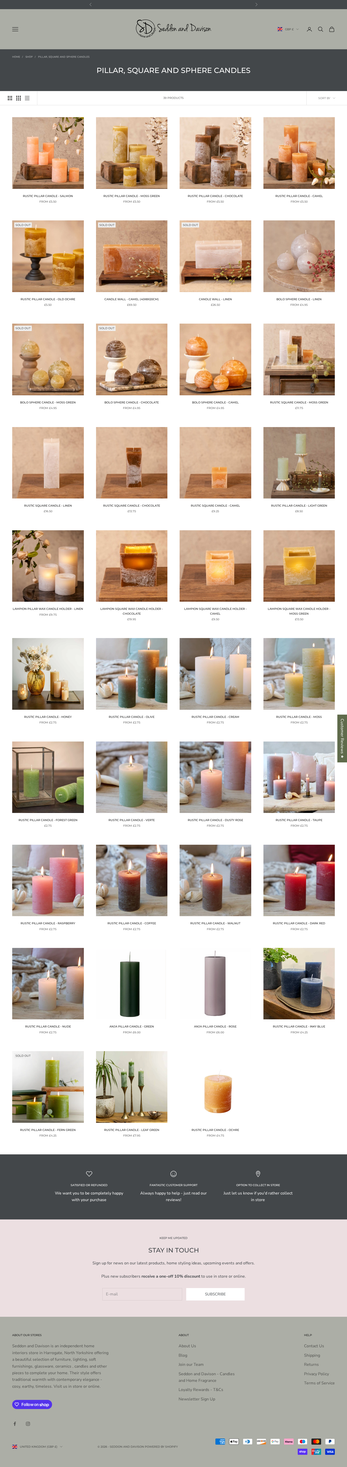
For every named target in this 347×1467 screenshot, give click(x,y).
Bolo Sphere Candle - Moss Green (48, 402)
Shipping (312, 1355)
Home (16, 57)
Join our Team (191, 1364)
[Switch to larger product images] (10, 98)
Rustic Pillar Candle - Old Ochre (48, 299)
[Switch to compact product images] (27, 98)
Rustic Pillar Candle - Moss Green (131, 196)
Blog (183, 1355)
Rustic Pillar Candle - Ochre (215, 1130)
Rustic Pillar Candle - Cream (215, 717)
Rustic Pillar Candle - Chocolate (215, 196)
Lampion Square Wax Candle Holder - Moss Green (299, 611)
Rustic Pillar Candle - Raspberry (48, 923)
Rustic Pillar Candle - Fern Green (48, 1130)
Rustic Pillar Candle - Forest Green (48, 820)
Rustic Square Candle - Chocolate (131, 505)
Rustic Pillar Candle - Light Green (299, 505)
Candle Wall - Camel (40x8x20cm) (131, 299)
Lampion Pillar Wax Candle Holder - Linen (48, 609)
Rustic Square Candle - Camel (215, 505)
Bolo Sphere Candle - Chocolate (131, 402)
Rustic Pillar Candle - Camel (299, 196)
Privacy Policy (316, 1374)
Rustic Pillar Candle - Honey (48, 717)
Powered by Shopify (161, 1446)
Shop (29, 57)
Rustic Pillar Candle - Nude (48, 1026)
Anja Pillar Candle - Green (131, 1026)
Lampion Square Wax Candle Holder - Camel (215, 611)
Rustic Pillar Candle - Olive (131, 717)
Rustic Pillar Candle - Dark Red (299, 923)
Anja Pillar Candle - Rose (215, 1026)
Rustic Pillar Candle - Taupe (299, 820)
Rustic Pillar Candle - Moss (299, 717)
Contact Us (314, 1346)
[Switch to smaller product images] (18, 98)
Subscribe (215, 1294)
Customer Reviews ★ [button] (342, 738)
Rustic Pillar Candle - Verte (131, 820)
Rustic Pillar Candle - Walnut (215, 923)
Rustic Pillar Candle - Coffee (131, 923)
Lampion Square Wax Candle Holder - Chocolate (131, 611)
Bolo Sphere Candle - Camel (215, 402)
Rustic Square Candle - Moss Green (299, 402)
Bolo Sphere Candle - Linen (299, 299)
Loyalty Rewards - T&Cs (201, 1390)
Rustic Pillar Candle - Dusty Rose (215, 820)
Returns (311, 1364)
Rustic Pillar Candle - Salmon (48, 196)
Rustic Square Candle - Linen (48, 505)
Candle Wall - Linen (215, 299)
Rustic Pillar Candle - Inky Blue (299, 1026)
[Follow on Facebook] (14, 1423)
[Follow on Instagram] (27, 1423)
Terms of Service (319, 1383)
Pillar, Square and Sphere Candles (63, 57)
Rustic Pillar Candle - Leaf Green (131, 1130)
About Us (187, 1346)
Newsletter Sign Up (197, 1399)
